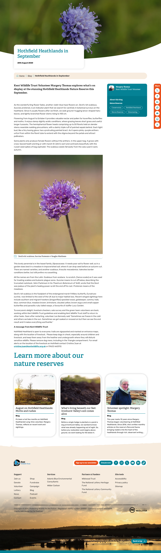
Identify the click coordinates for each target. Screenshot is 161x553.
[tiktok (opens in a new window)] (144, 463)
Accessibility (120, 479)
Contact (17, 498)
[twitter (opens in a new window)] (127, 463)
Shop (32, 479)
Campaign (34, 486)
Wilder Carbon (53, 485)
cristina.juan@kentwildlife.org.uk (30, 346)
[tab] (22, 75)
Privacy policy (121, 482)
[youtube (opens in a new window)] (132, 463)
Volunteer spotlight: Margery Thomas (123, 409)
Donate (17, 482)
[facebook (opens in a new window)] (116, 463)
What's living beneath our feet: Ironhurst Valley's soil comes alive (78, 411)
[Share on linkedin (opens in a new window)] (157, 101)
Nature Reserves (116, 103)
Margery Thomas (123, 87)
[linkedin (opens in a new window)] (138, 463)
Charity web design (22, 511)
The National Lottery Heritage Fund (95, 484)
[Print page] (157, 119)
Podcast (33, 494)
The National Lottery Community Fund (96, 491)
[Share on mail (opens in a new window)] (157, 113)
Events (33, 498)
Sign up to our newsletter (86, 463)
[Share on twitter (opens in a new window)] (157, 90)
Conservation (116, 108)
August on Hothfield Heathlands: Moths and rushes (34, 409)
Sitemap (119, 486)
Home (22, 76)
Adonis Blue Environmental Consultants (59, 480)
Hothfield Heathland (133, 108)
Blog (30, 76)
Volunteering (132, 112)
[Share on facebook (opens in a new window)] (157, 96)
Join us (17, 479)
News (16, 494)
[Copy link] (157, 107)
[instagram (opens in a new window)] (121, 463)
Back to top (137, 541)
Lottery (17, 490)
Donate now (106, 463)
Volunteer (18, 486)
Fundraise (34, 482)
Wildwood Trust (89, 479)
